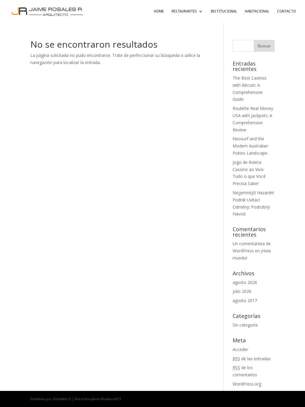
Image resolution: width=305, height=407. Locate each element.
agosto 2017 (245, 300)
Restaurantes (184, 11)
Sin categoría (245, 325)
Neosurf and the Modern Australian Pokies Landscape (250, 146)
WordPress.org (247, 384)
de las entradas (252, 358)
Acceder (240, 349)
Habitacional (257, 11)
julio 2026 (242, 291)
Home (159, 11)
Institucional (224, 11)
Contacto (286, 11)
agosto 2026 (245, 282)
